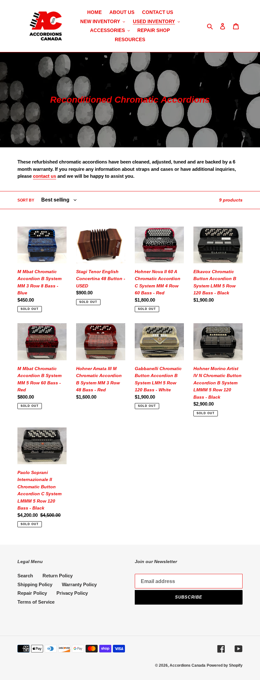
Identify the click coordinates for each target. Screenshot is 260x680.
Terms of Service (36, 602)
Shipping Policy (34, 584)
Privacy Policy (72, 593)
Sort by (25, 200)
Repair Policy (32, 593)
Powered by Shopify (225, 665)
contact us (44, 176)
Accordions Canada (187, 665)
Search (25, 575)
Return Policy (57, 575)
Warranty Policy (79, 584)
